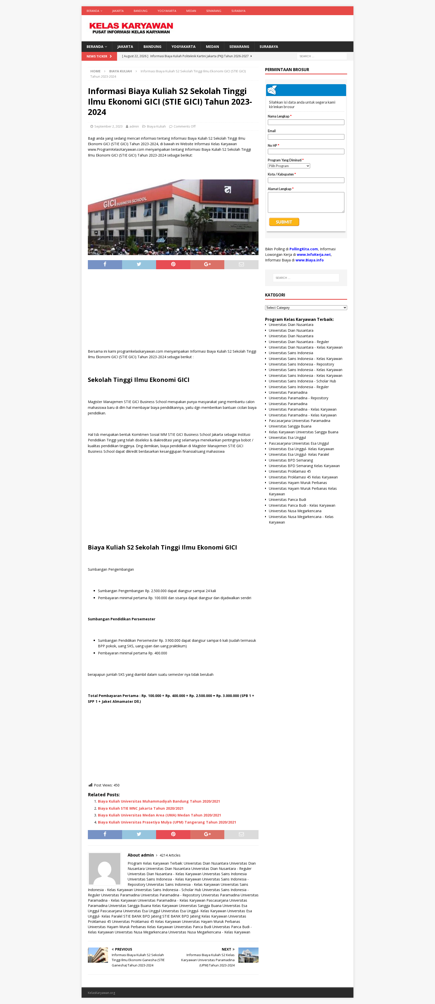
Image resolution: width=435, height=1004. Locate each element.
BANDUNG (141, 11)
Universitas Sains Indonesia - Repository (301, 364)
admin (134, 126)
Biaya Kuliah (156, 126)
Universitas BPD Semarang (291, 460)
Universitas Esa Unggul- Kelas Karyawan (193, 910)
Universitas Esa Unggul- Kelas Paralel (299, 454)
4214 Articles (170, 855)
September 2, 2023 (108, 126)
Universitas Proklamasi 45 (290, 471)
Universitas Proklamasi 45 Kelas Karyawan (146, 921)
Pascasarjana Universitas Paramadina (299, 420)
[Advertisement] (173, 311)
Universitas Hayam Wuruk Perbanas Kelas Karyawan (130, 926)
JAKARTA (118, 11)
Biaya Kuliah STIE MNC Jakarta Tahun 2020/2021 (141, 808)
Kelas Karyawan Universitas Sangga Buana (187, 905)
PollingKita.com (303, 249)
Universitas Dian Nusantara (206, 863)
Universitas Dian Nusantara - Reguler (221, 868)
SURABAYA (238, 11)
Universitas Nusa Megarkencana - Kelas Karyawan (209, 932)
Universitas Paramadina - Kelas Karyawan (171, 900)
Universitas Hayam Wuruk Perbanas (211, 921)
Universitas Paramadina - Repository (170, 895)
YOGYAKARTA (167, 11)
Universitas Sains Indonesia (224, 873)
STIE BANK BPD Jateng (142, 916)
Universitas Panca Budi (192, 926)
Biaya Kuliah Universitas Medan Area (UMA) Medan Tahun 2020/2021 (159, 815)
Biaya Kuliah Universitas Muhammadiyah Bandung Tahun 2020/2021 (159, 801)
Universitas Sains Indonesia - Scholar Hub (167, 889)
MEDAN (191, 11)
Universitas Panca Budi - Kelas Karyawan (302, 505)
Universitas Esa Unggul (287, 437)
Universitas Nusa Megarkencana (141, 932)
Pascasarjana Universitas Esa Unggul (130, 910)
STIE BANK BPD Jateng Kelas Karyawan (194, 916)
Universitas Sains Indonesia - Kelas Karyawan (164, 879)
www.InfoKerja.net (314, 254)
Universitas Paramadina (120, 895)
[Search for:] (322, 56)
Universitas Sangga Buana (129, 905)
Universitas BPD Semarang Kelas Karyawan (304, 465)
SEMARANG (213, 11)
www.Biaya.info (310, 260)
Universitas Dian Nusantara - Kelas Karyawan (164, 873)
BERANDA (93, 11)
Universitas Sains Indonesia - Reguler (299, 386)
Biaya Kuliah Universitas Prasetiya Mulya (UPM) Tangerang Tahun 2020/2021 (167, 822)
